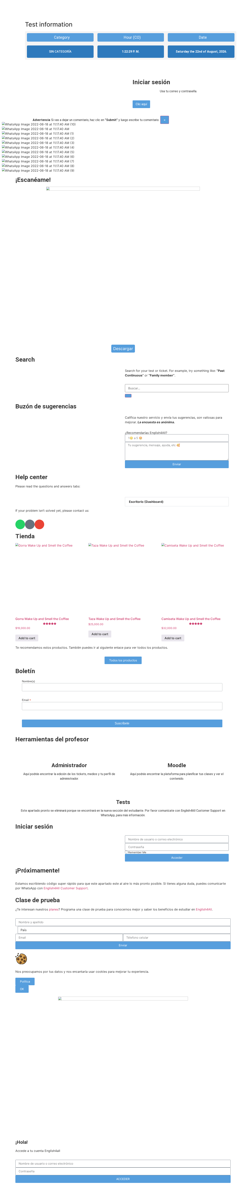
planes (53, 909)
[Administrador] (69, 753)
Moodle (177, 765)
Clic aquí (141, 104)
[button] (177, 501)
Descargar (123, 348)
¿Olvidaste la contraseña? (113, 1189)
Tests (123, 802)
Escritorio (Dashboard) (146, 502)
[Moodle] (177, 753)
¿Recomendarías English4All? (146, 432)
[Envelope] (39, 524)
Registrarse (143, 1189)
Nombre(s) (28, 681)
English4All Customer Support (66, 888)
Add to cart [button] (26, 638)
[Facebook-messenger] (30, 524)
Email (26, 699)
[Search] (128, 395)
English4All (204, 909)
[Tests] (123, 790)
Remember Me (136, 852)
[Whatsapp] (20, 524)
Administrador (69, 765)
